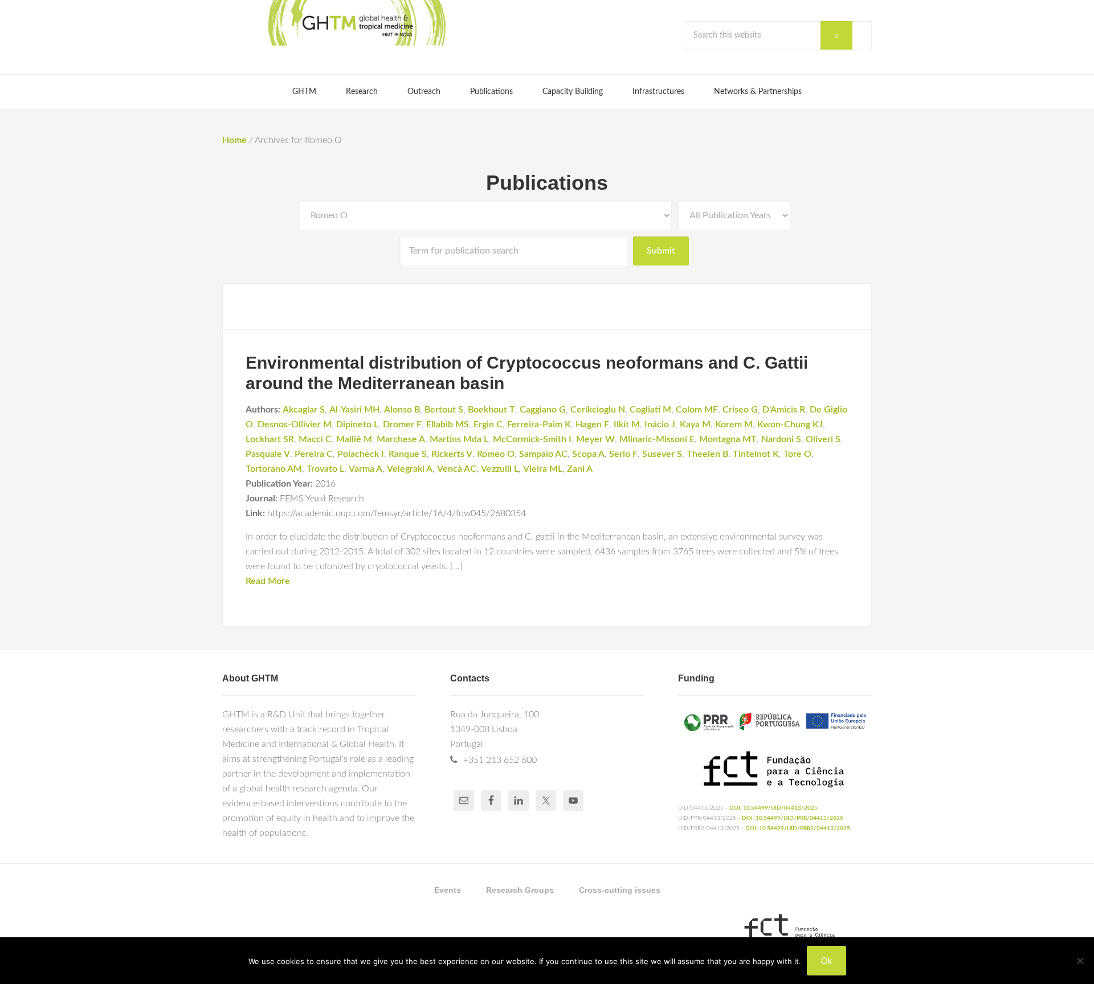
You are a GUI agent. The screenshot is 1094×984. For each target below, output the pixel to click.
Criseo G (740, 409)
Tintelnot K (756, 454)
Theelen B (707, 454)
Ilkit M (627, 424)
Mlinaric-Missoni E (657, 439)
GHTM (356, 23)
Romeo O (496, 454)
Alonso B (402, 409)
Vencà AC (456, 468)
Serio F (623, 454)
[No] (1079, 960)
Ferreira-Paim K (539, 424)
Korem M (734, 424)
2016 (325, 483)
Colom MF (697, 409)
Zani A (580, 468)
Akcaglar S (304, 409)
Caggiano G (543, 409)
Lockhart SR (270, 439)
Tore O (797, 454)
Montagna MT (728, 439)
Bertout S (443, 409)
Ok (826, 960)
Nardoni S (781, 439)
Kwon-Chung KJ (790, 424)
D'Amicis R (783, 409)
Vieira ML (542, 468)
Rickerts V (451, 454)
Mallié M (354, 439)
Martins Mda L (459, 439)
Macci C (315, 439)
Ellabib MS (447, 424)
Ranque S (408, 454)
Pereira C (314, 454)
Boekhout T (491, 409)
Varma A (365, 468)
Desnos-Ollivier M (295, 424)
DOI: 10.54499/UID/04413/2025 (773, 808)
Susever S (662, 454)
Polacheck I (360, 454)
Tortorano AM (274, 468)
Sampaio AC (543, 454)
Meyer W (595, 439)
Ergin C (488, 424)
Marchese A (401, 439)
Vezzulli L (500, 468)
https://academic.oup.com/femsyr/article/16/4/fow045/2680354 (396, 513)
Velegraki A (409, 468)
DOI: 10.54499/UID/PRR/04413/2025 (792, 818)
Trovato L (325, 468)
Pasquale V (268, 454)
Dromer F (402, 424)
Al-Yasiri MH (354, 409)
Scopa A (588, 454)
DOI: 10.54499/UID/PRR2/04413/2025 (797, 828)
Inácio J (659, 424)
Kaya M (695, 424)
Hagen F (592, 424)
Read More (268, 581)
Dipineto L (357, 424)
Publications (547, 182)
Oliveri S (823, 439)
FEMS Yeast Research (322, 498)
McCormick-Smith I (532, 439)
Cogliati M (650, 409)
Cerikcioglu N (597, 409)
